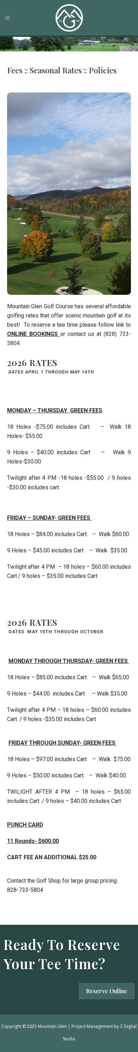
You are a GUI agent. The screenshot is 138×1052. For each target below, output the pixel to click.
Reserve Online (106, 991)
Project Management (92, 1026)
